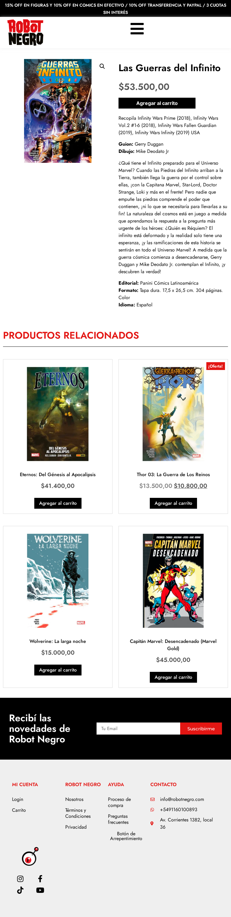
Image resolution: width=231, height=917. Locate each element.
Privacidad (76, 827)
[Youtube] (40, 890)
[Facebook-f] (40, 878)
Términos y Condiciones (78, 813)
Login (17, 799)
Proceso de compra (119, 802)
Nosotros (74, 799)
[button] (102, 66)
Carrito (19, 810)
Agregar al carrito (157, 103)
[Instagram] (20, 878)
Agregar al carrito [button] (58, 503)
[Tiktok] (20, 890)
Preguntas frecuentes (118, 819)
